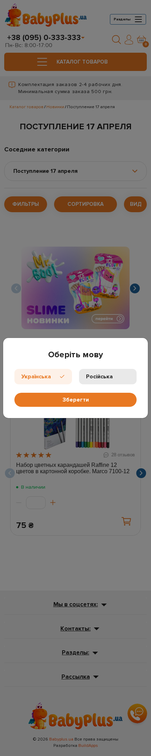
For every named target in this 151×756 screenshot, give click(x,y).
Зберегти (76, 399)
